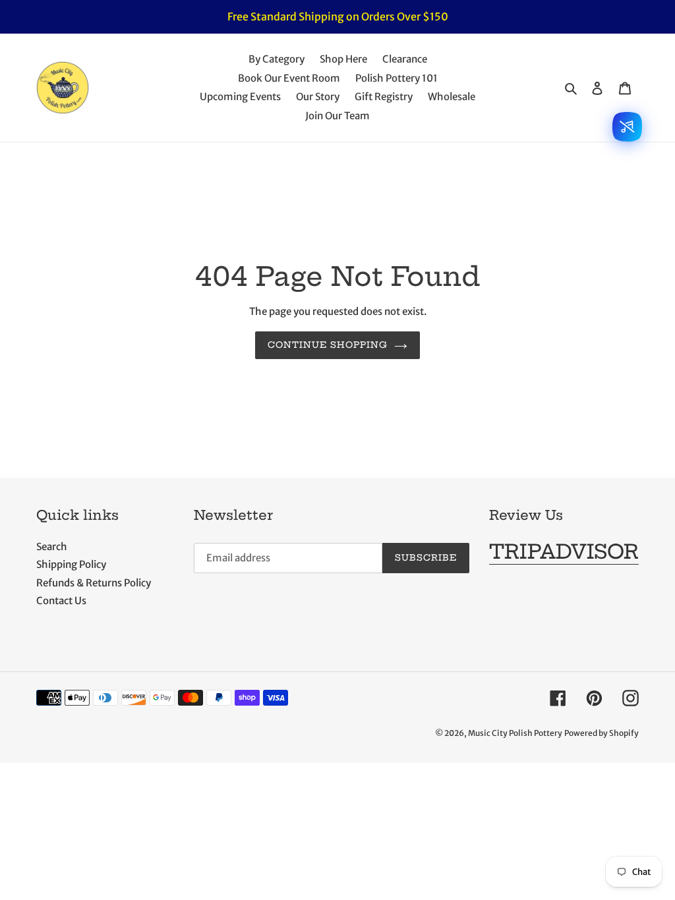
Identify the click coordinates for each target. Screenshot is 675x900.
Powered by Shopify (601, 733)
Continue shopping (328, 344)
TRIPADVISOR (564, 551)
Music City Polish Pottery (515, 733)
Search (51, 546)
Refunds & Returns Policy (93, 583)
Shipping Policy (71, 564)
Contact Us (61, 600)
